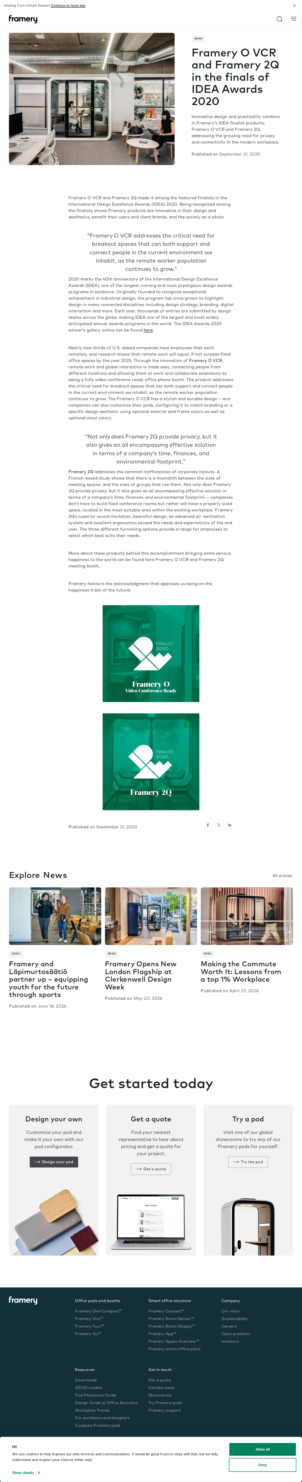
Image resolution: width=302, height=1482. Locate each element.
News (198, 39)
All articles (283, 876)
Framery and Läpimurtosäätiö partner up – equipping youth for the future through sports (48, 980)
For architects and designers (102, 1418)
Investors (230, 1342)
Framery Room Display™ (171, 1327)
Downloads (86, 1380)
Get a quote (154, 1169)
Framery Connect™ (166, 1311)
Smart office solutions (169, 1301)
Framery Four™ (89, 1327)
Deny (262, 1465)
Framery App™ (162, 1334)
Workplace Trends (92, 1411)
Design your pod (57, 1162)
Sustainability (235, 1319)
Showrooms (160, 1395)
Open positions (236, 1334)
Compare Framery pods (97, 1426)
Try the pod (252, 1162)
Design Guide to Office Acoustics (106, 1403)
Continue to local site (68, 6)
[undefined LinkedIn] (229, 825)
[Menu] (293, 19)
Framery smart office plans (174, 1349)
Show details (23, 1473)
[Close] (294, 5)
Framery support (164, 1411)
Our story (231, 1311)
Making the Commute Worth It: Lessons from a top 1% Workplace (241, 972)
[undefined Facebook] (208, 825)
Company (231, 1301)
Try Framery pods (165, 1403)
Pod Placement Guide (95, 1395)
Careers (229, 1327)
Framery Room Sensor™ (171, 1319)
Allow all (263, 1449)
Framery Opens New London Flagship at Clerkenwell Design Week (140, 976)
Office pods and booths (97, 1301)
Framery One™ (89, 1319)
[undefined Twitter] (218, 825)
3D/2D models (88, 1388)
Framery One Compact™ (98, 1311)
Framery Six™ (88, 1334)
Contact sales (161, 1388)
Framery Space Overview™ (173, 1342)
